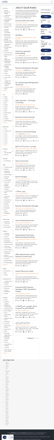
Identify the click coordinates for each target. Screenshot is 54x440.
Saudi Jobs (15, 439)
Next (37, 338)
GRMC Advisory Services (20, 208)
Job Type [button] (5, 149)
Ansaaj (16, 22)
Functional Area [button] (7, 279)
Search (5, 437)
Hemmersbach (18, 258)
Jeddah (20, 22)
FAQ (26, 439)
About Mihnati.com (21, 439)
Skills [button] (4, 165)
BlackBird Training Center (20, 104)
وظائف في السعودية (46, 436)
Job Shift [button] (5, 158)
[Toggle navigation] (52, 1)
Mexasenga (17, 310)
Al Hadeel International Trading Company (23, 37)
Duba (27, 119)
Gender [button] (4, 268)
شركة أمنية (27, 325)
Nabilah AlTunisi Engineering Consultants (23, 273)
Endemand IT (18, 293)
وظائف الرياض (30, 436)
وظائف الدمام (35, 436)
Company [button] (5, 297)
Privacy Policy (29, 439)
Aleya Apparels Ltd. (19, 70)
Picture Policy (38, 439)
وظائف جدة (40, 436)
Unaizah (22, 179)
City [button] (4, 94)
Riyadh (22, 87)
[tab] (8, 8)
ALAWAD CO (17, 87)
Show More (5, 90)
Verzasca (17, 193)
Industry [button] (5, 231)
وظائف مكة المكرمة (18, 436)
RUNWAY (17, 163)
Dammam (17, 148)
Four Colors (17, 179)
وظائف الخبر (24, 436)
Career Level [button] (6, 219)
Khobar (34, 273)
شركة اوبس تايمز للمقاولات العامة (30, 239)
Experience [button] (5, 127)
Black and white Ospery (20, 119)
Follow (46, 16)
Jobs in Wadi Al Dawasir (7, 422)
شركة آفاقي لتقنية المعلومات (31, 148)
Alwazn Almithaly (18, 222)
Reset (11, 437)
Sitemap (34, 439)
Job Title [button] (5, 8)
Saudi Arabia (24, 22)
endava (16, 55)
